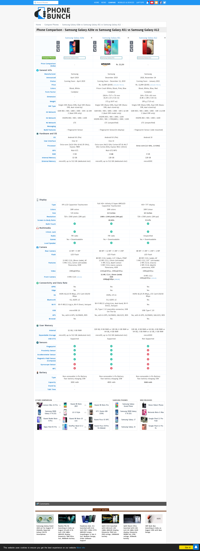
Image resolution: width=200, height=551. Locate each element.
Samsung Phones (120, 400)
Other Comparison (43, 400)
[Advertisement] (124, 13)
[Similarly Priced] (118, 85)
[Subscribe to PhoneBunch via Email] (156, 3)
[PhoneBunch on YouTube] (152, 3)
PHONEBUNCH (59, 13)
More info (81, 547)
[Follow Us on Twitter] (164, 3)
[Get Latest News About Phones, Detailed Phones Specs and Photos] (40, 13)
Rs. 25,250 (120, 64)
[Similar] (79, 277)
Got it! (188, 547)
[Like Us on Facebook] (160, 3)
